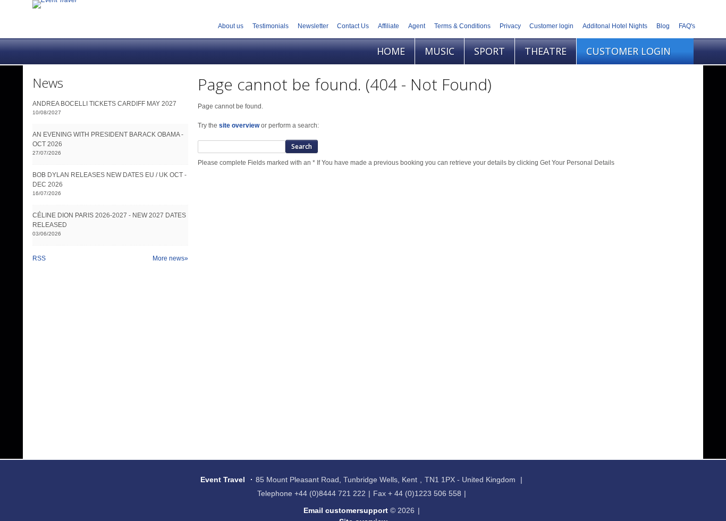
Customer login (551, 26)
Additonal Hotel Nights (615, 26)
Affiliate (388, 26)
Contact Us (353, 26)
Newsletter (313, 26)
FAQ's (687, 26)
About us (230, 26)
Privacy (510, 26)
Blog (663, 26)
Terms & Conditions (462, 26)
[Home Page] (54, 4)
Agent (416, 26)
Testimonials (270, 26)
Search (301, 146)
